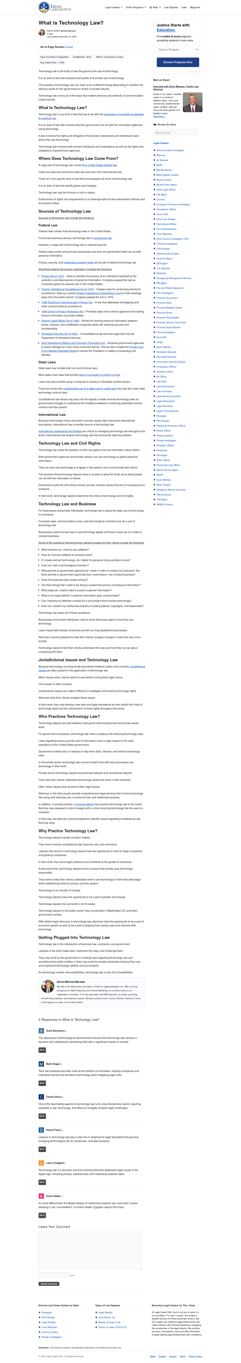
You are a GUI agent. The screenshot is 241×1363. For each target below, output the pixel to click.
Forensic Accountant (167, 297)
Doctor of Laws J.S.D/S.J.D (112, 1327)
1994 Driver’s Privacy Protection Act (62, 311)
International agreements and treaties (60, 431)
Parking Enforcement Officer (171, 425)
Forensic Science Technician (171, 322)
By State (154, 7)
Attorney (160, 155)
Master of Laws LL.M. (109, 1322)
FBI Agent (161, 283)
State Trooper (163, 484)
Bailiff (159, 165)
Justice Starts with (173, 27)
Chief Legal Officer (166, 189)
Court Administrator (166, 229)
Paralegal (161, 415)
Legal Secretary (164, 406)
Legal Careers (112, 7)
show (69, 47)
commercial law (102, 238)
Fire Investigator (164, 292)
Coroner (160, 199)
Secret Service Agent (167, 470)
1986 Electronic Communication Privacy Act (66, 302)
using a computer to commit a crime (99, 375)
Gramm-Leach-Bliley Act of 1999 (60, 321)
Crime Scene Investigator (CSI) (172, 238)
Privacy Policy (195, 1356)
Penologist (161, 455)
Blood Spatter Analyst (167, 174)
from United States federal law (99, 165)
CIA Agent (161, 194)
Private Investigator (166, 440)
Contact (173, 1356)
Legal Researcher (165, 401)
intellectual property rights (78, 262)
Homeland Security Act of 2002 (59, 334)
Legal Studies (49, 1322)
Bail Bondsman (164, 170)
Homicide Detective (166, 356)
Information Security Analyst (170, 361)
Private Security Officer (168, 465)
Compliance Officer (166, 209)
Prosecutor (162, 450)
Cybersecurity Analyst (167, 253)
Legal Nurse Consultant (168, 396)
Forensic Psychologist (167, 317)
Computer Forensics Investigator (173, 204)
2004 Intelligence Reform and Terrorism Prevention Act (73, 343)
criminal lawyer (84, 804)
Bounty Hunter (163, 179)
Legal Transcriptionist (167, 411)
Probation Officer (165, 445)
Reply (42, 1050)
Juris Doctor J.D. (107, 1317)
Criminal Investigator (167, 243)
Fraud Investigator (165, 332)
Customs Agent (164, 258)
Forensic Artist (163, 302)
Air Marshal (162, 160)
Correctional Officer (166, 224)
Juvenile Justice (164, 371)
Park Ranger (163, 420)
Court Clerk (162, 214)
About (153, 1356)
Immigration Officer (166, 366)
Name (72, 1275)
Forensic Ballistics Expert (169, 307)
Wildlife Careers (164, 504)
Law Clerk (161, 381)
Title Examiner (163, 494)
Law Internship (164, 391)
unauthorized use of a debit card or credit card (89, 388)
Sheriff (159, 474)
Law (51, 33)
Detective (161, 273)
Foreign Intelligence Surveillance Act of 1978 (67, 289)
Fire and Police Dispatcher (170, 288)
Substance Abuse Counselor (171, 489)
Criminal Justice (50, 1332)
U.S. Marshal (163, 268)
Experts (162, 1356)
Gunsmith (161, 337)
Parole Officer (163, 430)
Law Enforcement (165, 386)
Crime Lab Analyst (165, 219)
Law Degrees (171, 7)
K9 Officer (161, 376)
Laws (184, 7)
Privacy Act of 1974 (52, 276)
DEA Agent (162, 263)
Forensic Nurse (164, 312)
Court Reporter (164, 233)
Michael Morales (68, 30)
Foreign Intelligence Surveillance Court (98, 293)
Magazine (195, 7)
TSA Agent (162, 499)
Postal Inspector (164, 435)
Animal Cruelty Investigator (170, 150)
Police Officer (163, 460)
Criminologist (163, 248)
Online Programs (134, 7)
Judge (159, 342)
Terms (183, 1356)
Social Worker (163, 479)
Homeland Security (166, 351)
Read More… (159, 116)
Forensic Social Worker (168, 327)
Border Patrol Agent (166, 184)
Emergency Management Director (173, 278)
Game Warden (163, 347)
